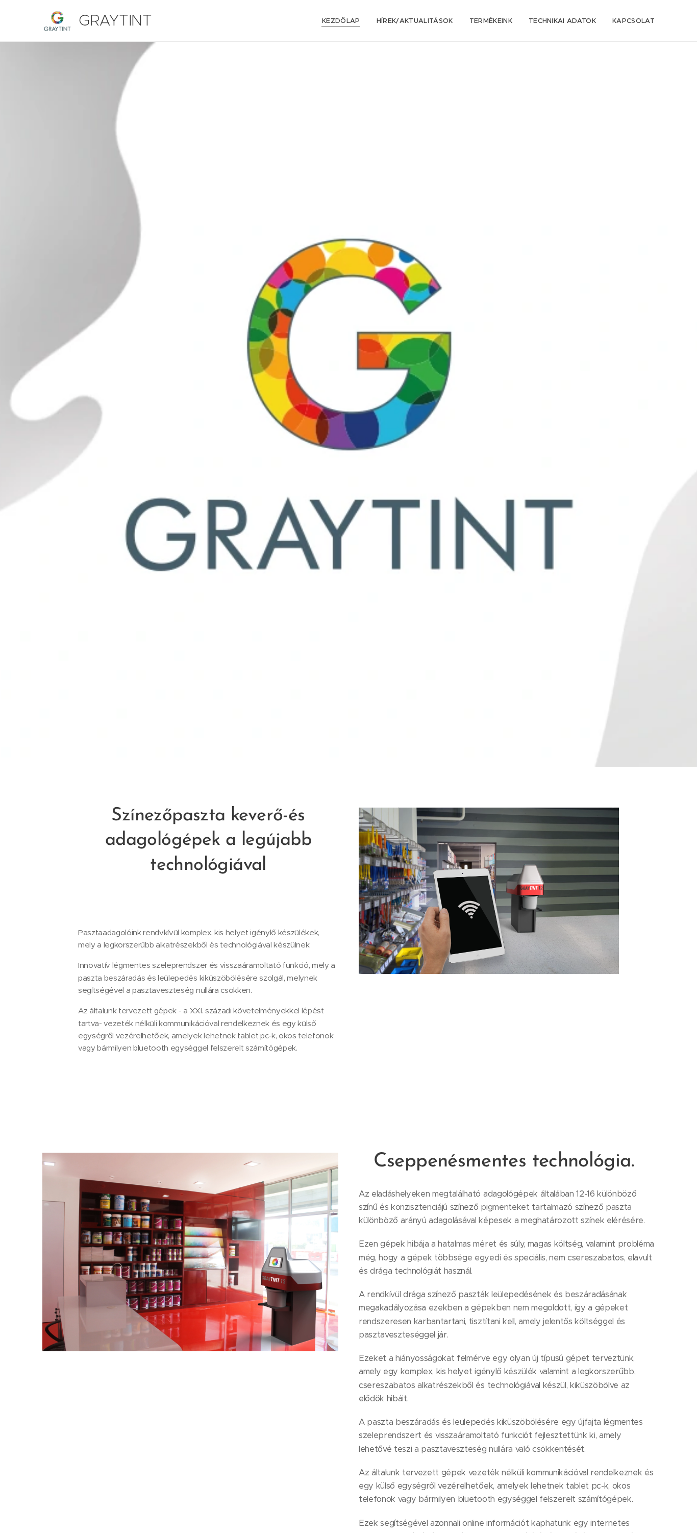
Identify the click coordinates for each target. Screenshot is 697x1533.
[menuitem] (343, 21)
